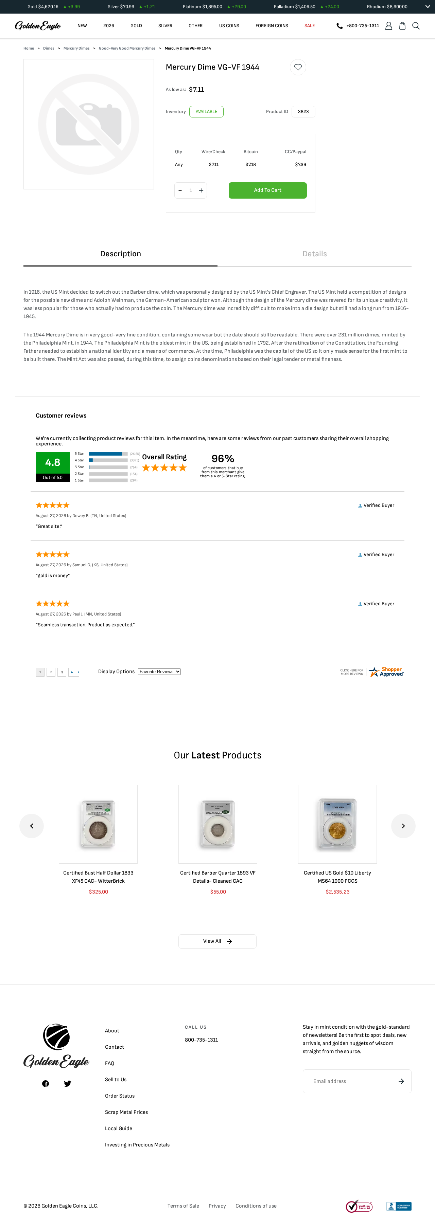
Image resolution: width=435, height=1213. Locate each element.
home (28, 48)
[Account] (389, 26)
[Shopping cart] (402, 26)
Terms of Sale (183, 1206)
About (112, 1031)
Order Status (120, 1096)
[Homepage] (38, 26)
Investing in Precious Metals (137, 1145)
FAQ (109, 1063)
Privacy (217, 1206)
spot (376, 1035)
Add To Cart (267, 190)
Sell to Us (115, 1080)
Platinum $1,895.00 (214, 7)
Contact (114, 1047)
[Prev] (31, 826)
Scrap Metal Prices (126, 1112)
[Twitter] (67, 1083)
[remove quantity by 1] (180, 190)
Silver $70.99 (131, 7)
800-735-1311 (201, 1040)
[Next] (403, 826)
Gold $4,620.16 (54, 7)
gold (381, 1027)
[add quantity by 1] (201, 190)
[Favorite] (298, 67)
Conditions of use (256, 1206)
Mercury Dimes (77, 48)
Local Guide (118, 1128)
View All (212, 941)
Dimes (48, 48)
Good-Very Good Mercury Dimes (127, 48)
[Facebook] (45, 1083)
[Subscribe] (401, 1081)
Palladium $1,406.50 (306, 7)
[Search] (416, 26)
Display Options (116, 671)
